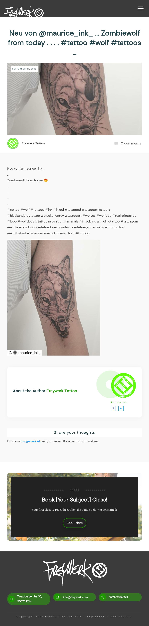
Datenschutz (121, 616)
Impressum (96, 616)
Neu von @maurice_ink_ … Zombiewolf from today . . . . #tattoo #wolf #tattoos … (74, 42)
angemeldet (31, 441)
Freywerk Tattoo (61, 390)
